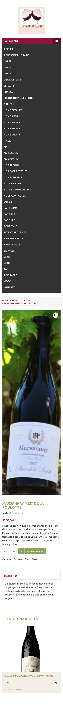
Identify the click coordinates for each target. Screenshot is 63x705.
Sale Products (13, 238)
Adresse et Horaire (16, 55)
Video (7, 281)
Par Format (11, 207)
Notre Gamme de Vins (17, 189)
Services (9, 250)
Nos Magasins (13, 177)
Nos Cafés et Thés (15, 171)
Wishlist (9, 287)
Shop (7, 256)
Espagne (9, 85)
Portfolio (11, 226)
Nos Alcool (11, 165)
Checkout (10, 67)
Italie (7, 140)
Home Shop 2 (12, 122)
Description (10, 576)
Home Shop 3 (12, 128)
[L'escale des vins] (31, 20)
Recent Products (15, 232)
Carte (7, 61)
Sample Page (12, 244)
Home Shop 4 (12, 134)
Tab (6, 269)
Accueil (8, 49)
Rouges (35, 559)
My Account (12, 159)
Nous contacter (15, 195)
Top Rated (10, 275)
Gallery (9, 104)
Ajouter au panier (35, 551)
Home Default (13, 110)
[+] (13, 551)
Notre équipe (12, 183)
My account (12, 153)
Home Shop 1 (12, 116)
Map (6, 146)
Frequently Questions (18, 98)
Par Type (9, 220)
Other (8, 201)
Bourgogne (30, 300)
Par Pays (9, 214)
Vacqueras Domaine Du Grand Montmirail (28, 675)
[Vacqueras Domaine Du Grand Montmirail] (31, 649)
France (8, 91)
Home (5, 300)
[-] (4, 551)
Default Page (12, 79)
